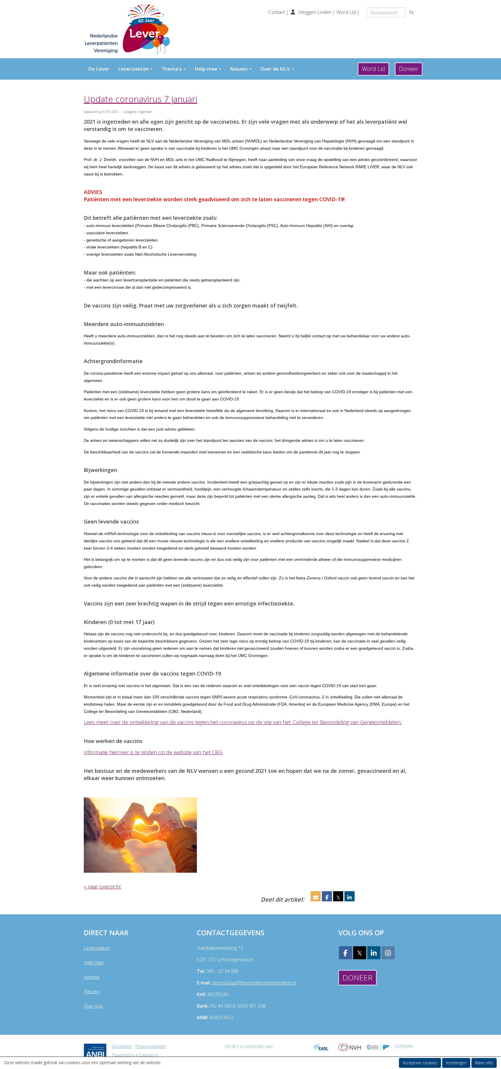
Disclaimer (122, 1046)
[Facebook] (345, 954)
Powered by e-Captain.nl (135, 1055)
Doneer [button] (408, 69)
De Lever (98, 68)
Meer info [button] (484, 1063)
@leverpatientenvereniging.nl (254, 983)
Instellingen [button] (456, 1063)
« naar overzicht (102, 886)
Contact (277, 12)
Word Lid (346, 12)
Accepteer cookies (420, 1063)
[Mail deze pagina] (315, 897)
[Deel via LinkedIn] (349, 897)
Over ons (93, 1006)
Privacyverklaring (150, 1046)
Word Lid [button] (373, 69)
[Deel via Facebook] (327, 897)
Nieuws (91, 991)
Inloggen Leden (314, 12)
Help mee (94, 962)
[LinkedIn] (374, 954)
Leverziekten (97, 948)
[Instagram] (388, 954)
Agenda (91, 977)
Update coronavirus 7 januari (140, 99)
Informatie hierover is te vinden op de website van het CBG (153, 752)
